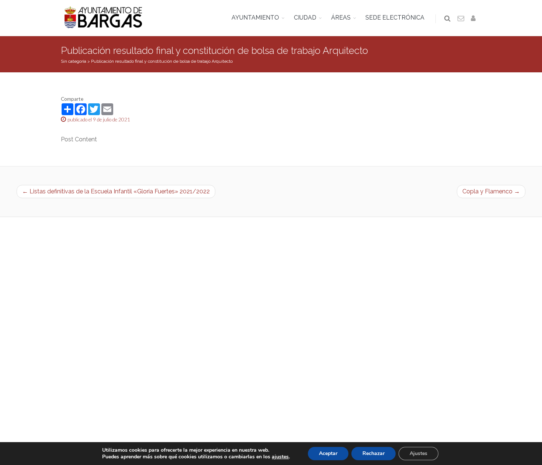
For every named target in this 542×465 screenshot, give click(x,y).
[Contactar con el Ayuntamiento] (461, 18)
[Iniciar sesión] (474, 18)
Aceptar (328, 453)
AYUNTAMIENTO (255, 17)
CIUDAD (305, 17)
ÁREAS (341, 17)
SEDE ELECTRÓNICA (394, 17)
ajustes (280, 457)
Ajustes (418, 453)
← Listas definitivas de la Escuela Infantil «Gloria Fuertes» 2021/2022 (116, 191)
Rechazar (373, 453)
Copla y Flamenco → (491, 191)
